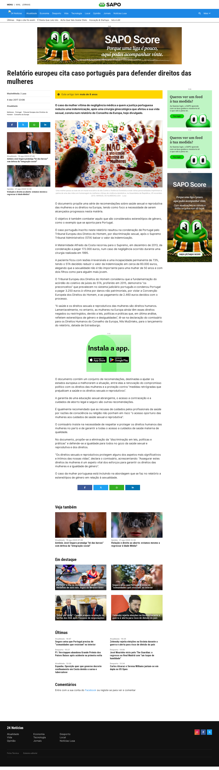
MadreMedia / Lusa (16, 93)
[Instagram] (197, 732)
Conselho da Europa (21, 115)
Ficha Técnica (13, 753)
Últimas (61, 632)
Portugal (18, 112)
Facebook (90, 690)
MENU (10, 5)
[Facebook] (203, 732)
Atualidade (12, 106)
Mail (18, 5)
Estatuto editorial (30, 753)
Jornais (26, 5)
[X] (209, 732)
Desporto (59, 650)
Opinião (10, 189)
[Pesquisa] (199, 13)
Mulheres (10, 112)
